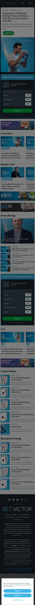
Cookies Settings (17, 600)
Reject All (17, 595)
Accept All (18, 591)
